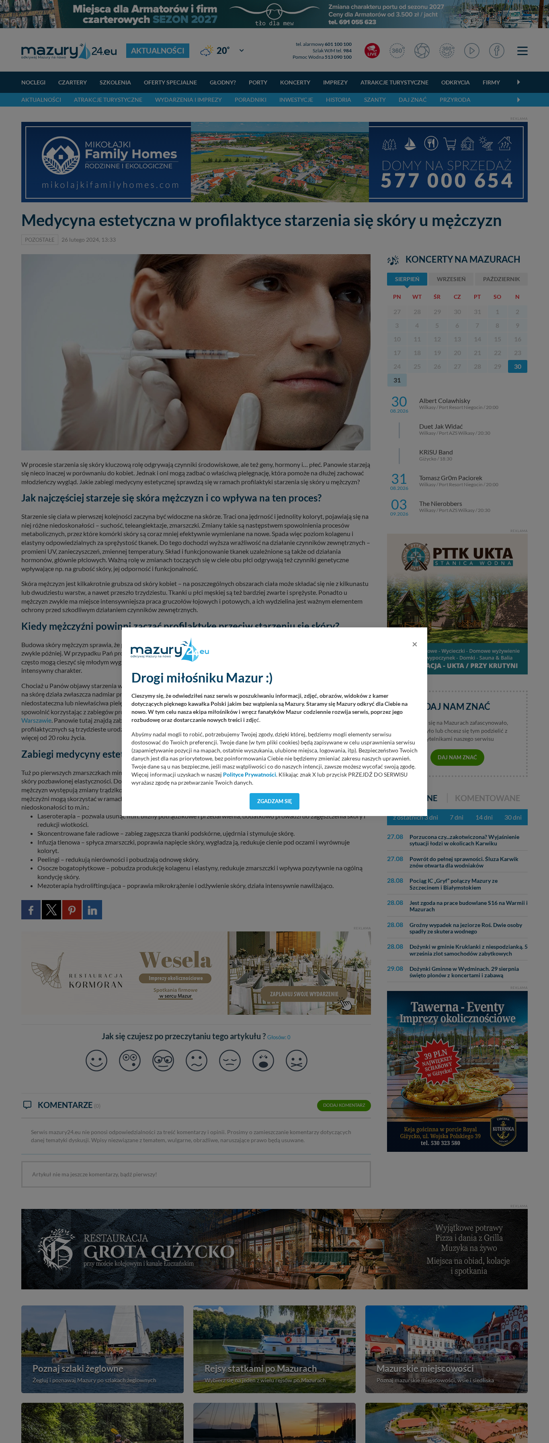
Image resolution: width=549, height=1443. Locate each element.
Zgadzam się (274, 801)
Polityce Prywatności (249, 774)
